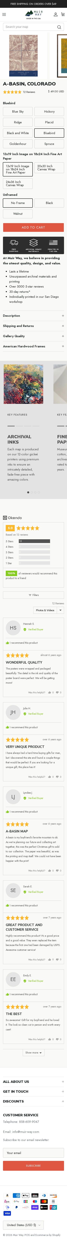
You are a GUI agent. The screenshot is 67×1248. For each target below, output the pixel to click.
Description (11, 315)
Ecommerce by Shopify (47, 1235)
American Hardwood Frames (24, 346)
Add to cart (33, 227)
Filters (35, 595)
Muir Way (18, 1235)
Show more (31, 1052)
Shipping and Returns (18, 326)
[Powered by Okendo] (12, 518)
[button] (19, 92)
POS (27, 1235)
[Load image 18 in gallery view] (23, 55)
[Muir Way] (33, 14)
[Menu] (4, 14)
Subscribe (33, 1166)
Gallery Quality (14, 336)
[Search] (59, 27)
